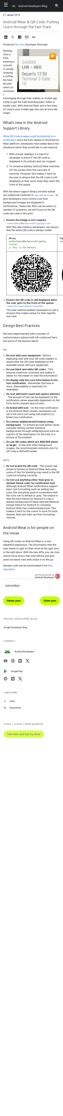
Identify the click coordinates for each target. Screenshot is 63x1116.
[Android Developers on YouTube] (7, 661)
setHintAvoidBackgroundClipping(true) (29, 223)
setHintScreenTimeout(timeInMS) (25, 306)
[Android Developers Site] (9, 651)
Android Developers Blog (32, 6)
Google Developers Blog (15, 627)
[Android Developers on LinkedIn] (14, 661)
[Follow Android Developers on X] (29, 661)
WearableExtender (44, 195)
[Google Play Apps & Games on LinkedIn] (7, 678)
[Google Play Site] (7, 671)
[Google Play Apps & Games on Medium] (14, 678)
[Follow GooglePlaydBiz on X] (22, 678)
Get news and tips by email (23, 734)
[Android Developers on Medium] (22, 661)
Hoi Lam (19, 44)
